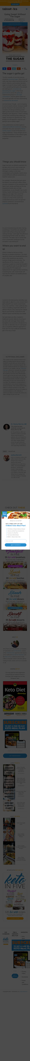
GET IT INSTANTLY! (16, 544)
